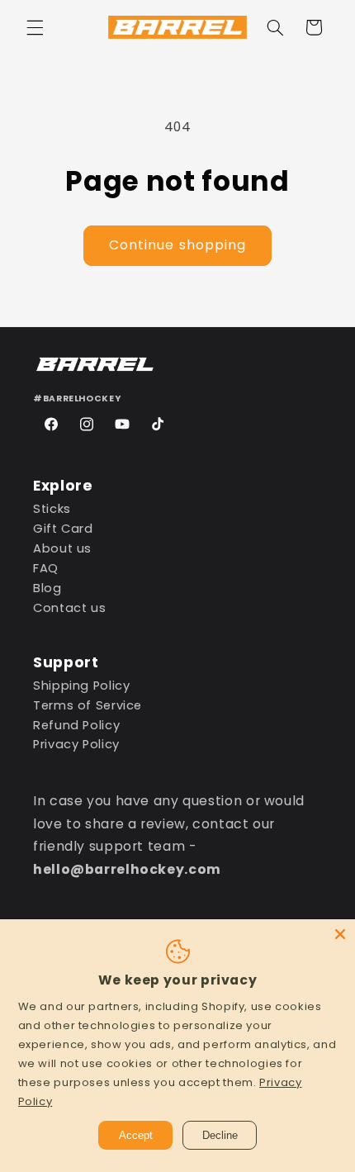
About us (62, 548)
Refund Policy (76, 725)
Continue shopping (177, 244)
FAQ (46, 568)
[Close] (340, 934)
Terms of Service (87, 705)
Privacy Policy (76, 744)
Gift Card (63, 528)
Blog (47, 588)
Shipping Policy (81, 685)
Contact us (69, 608)
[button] (35, 27)
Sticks (52, 509)
